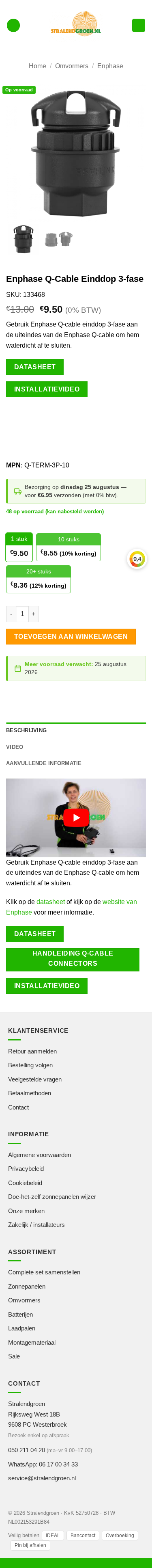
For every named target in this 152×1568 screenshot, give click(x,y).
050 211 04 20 (26, 1450)
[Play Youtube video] (76, 818)
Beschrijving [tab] (26, 730)
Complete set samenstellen (44, 1272)
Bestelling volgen (30, 1065)
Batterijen (20, 1314)
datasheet (50, 901)
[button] (13, 25)
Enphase (110, 66)
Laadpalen (21, 1328)
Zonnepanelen (26, 1286)
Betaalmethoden (29, 1093)
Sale (14, 1356)
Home (37, 66)
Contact (18, 1107)
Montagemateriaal (32, 1342)
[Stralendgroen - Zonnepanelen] (76, 25)
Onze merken (26, 1210)
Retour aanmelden (32, 1051)
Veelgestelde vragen (35, 1079)
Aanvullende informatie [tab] (44, 763)
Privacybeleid (26, 1168)
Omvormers (71, 66)
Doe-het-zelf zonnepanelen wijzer (52, 1196)
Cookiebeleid (25, 1182)
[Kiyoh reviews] (137, 559)
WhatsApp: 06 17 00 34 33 (43, 1464)
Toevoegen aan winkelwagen (71, 636)
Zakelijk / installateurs (36, 1224)
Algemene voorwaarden (39, 1154)
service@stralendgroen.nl (42, 1478)
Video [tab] (14, 747)
